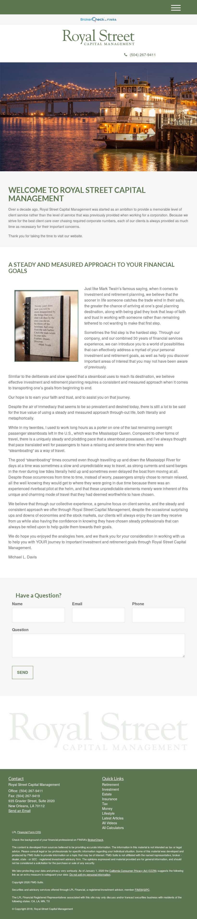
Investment (110, 789)
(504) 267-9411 (143, 54)
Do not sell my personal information (89, 874)
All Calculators (113, 827)
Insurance (109, 798)
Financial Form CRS (29, 832)
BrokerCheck (95, 840)
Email (77, 603)
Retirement (110, 784)
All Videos (109, 822)
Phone (138, 603)
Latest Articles (112, 818)
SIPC (146, 889)
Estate (107, 794)
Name (17, 603)
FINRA (139, 889)
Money (107, 808)
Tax (105, 803)
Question (20, 629)
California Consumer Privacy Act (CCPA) (133, 870)
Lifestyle (108, 813)
